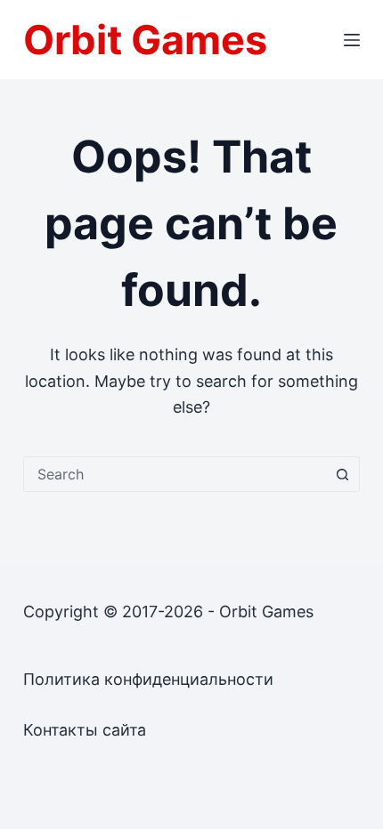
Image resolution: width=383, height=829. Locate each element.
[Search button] (342, 474)
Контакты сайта (84, 729)
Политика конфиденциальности (148, 679)
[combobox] (174, 474)
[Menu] (352, 40)
